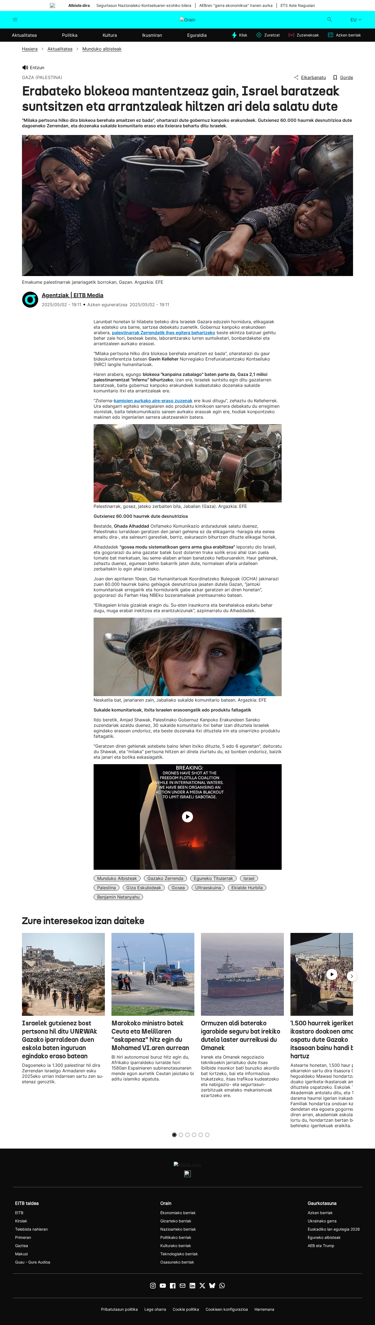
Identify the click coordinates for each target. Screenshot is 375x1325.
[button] (352, 976)
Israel (249, 878)
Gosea (178, 887)
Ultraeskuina (208, 887)
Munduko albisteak (117, 878)
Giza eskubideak (143, 887)
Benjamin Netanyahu (118, 897)
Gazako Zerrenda (165, 878)
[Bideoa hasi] (187, 816)
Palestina (106, 887)
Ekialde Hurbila (247, 887)
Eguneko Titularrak (213, 878)
